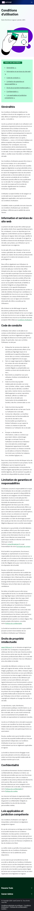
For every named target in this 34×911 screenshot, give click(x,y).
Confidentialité (12, 91)
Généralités (10, 68)
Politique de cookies (11, 791)
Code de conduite (13, 78)
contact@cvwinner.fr (13, 544)
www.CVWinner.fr (6, 647)
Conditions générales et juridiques (12, 905)
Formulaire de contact (23, 546)
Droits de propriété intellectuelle (18, 88)
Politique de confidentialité (13, 623)
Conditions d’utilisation (25, 320)
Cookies (3, 909)
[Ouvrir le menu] (32, 2)
